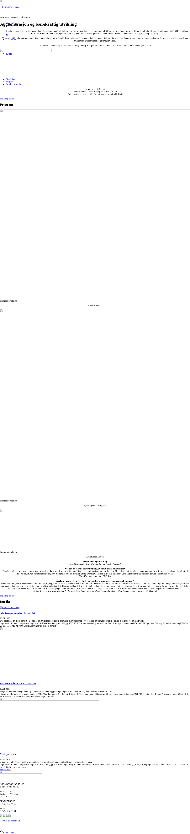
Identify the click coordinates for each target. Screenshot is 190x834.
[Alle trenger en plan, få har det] (9, 607)
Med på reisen (8, 754)
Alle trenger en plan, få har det (17, 613)
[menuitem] (98, 79)
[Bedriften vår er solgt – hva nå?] (49, 629)
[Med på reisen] (49, 700)
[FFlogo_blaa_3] (9, 7)
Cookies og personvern (10, 821)
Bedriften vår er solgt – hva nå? (18, 683)
